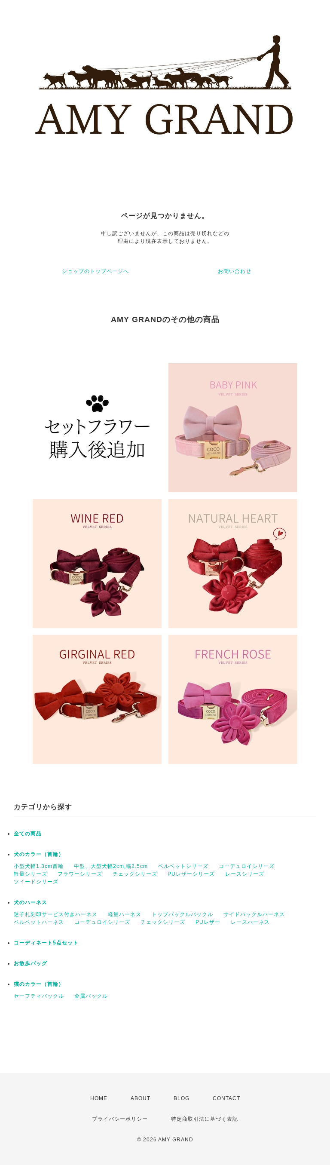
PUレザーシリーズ (191, 874)
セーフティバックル (39, 996)
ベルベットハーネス (39, 922)
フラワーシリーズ (80, 874)
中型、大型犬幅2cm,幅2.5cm (111, 866)
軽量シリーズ (30, 874)
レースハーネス (250, 922)
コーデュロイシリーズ (247, 866)
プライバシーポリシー (120, 1119)
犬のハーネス (30, 902)
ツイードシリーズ (36, 882)
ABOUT (140, 1098)
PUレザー (208, 922)
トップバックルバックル (182, 914)
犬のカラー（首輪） (39, 854)
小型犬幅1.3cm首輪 (39, 866)
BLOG (181, 1098)
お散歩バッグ (30, 963)
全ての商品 (28, 834)
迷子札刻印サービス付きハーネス (56, 914)
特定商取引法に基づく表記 (204, 1119)
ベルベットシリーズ (183, 866)
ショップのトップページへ (95, 271)
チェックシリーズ (135, 874)
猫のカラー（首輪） (39, 984)
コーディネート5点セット (46, 943)
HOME (98, 1098)
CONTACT (226, 1098)
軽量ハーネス (124, 914)
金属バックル (91, 996)
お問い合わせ (234, 271)
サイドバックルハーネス (254, 914)
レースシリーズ (244, 874)
